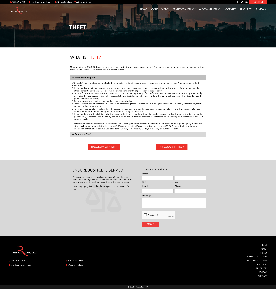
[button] (138, 77)
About (154, 10)
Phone (178, 186)
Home (143, 10)
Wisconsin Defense (210, 10)
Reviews (261, 10)
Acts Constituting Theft (85, 78)
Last (176, 182)
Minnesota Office (64, 2)
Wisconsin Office (83, 2)
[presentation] (158, 215)
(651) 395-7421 (19, 2)
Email (145, 186)
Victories (230, 10)
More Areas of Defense (171, 147)
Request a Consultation (103, 147)
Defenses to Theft (83, 134)
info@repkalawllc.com (41, 2)
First (144, 182)
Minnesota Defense (184, 10)
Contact (262, 276)
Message (146, 196)
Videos (165, 10)
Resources (246, 10)
